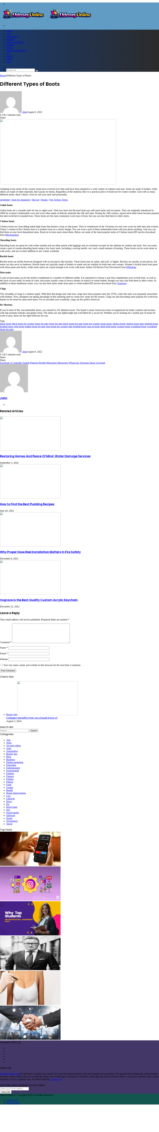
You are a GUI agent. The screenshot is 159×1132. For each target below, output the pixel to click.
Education (11, 765)
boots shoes (106, 323)
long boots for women (57, 326)
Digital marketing (14, 42)
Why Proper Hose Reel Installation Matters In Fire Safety (40, 552)
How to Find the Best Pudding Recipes (27, 504)
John (24, 112)
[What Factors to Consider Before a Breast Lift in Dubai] (30, 1004)
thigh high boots (108, 326)
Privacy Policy (13, 1103)
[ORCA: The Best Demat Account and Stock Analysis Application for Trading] (30, 865)
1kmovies (122, 283)
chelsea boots (118, 323)
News (9, 801)
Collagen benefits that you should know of (31, 718)
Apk (8, 33)
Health (9, 790)
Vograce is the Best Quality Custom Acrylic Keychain (39, 600)
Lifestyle (10, 798)
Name (4, 647)
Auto (8, 748)
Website (4, 659)
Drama (44, 199)
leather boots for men (35, 326)
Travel (9, 59)
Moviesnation (12, 235)
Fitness (9, 47)
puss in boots (93, 326)
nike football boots (77, 326)
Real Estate (11, 807)
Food (8, 784)
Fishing (10, 779)
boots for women (91, 323)
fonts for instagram (21, 199)
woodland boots (138, 326)
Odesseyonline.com (9, 1073)
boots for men (41, 323)
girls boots (19, 326)
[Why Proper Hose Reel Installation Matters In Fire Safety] (30, 545)
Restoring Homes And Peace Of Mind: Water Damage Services (45, 456)
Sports (9, 56)
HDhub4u (131, 267)
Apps (8, 742)
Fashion (10, 45)
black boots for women (23, 323)
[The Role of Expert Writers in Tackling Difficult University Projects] (30, 934)
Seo (8, 810)
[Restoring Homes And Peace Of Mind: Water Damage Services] (30, 449)
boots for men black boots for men (66, 323)
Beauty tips (11, 754)
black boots (5, 323)
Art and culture (13, 745)
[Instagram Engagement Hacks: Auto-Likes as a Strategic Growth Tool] (30, 899)
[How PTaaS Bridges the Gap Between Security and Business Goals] (30, 1039)
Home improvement (16, 50)
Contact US (56, 1079)
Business (10, 39)
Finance (10, 776)
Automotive (12, 36)
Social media (12, 812)
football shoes (7, 326)
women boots (123, 326)
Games (9, 787)
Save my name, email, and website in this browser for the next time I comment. (42, 665)
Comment (5, 642)
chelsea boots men (135, 323)
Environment (12, 770)
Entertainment (13, 768)
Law (8, 61)
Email (4, 653)
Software (10, 815)
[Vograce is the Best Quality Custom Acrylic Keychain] (30, 593)
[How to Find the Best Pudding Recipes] (30, 497)
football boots (151, 323)
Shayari (35, 199)
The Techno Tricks (58, 199)
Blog (8, 756)
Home (9, 31)
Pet (7, 53)
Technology (12, 821)
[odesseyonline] (47, 20)
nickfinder (5, 199)
